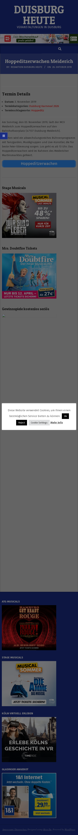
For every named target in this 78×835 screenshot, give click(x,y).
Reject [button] (21, 422)
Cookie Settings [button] (39, 422)
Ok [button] (65, 416)
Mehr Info (56, 422)
